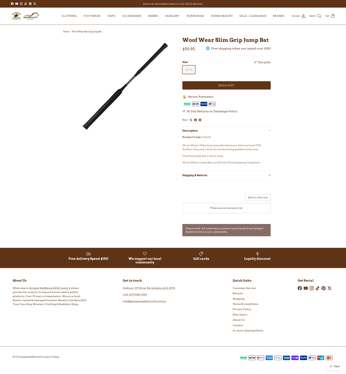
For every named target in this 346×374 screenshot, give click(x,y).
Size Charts (240, 314)
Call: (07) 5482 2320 (135, 294)
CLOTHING (69, 15)
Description (190, 130)
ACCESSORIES (131, 15)
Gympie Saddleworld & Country (49, 288)
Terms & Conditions (245, 304)
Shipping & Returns (194, 175)
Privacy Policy (242, 309)
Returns (238, 293)
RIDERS (153, 15)
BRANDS (278, 15)
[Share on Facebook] (195, 120)
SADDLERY (172, 15)
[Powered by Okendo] (191, 199)
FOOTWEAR (92, 15)
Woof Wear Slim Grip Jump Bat (87, 31)
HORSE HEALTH (221, 15)
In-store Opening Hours (248, 330)
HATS (111, 15)
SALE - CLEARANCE (252, 15)
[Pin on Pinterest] (200, 120)
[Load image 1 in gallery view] (125, 86)
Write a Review (258, 197)
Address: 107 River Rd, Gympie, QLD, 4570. (149, 288)
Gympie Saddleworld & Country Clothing (39, 357)
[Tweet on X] (191, 120)
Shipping (238, 298)
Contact (238, 325)
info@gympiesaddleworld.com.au (144, 301)
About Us (239, 319)
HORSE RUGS (195, 15)
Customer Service (244, 288)
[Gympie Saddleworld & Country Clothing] (25, 16)
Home (66, 31)
